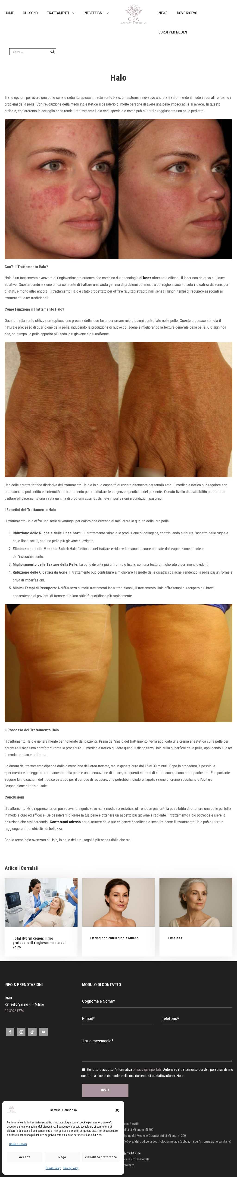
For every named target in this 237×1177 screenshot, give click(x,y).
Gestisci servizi (18, 1144)
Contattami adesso (65, 822)
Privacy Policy (70, 1168)
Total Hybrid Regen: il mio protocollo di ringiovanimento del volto (39, 942)
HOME (9, 13)
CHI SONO (30, 13)
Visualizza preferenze (101, 1157)
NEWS (163, 13)
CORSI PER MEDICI (173, 32)
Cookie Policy (53, 1168)
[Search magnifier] (52, 51)
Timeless (175, 938)
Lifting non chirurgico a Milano (114, 938)
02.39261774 (14, 1011)
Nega (62, 1157)
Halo (53, 840)
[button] (117, 1110)
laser (147, 277)
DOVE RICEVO (187, 13)
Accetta (24, 1157)
